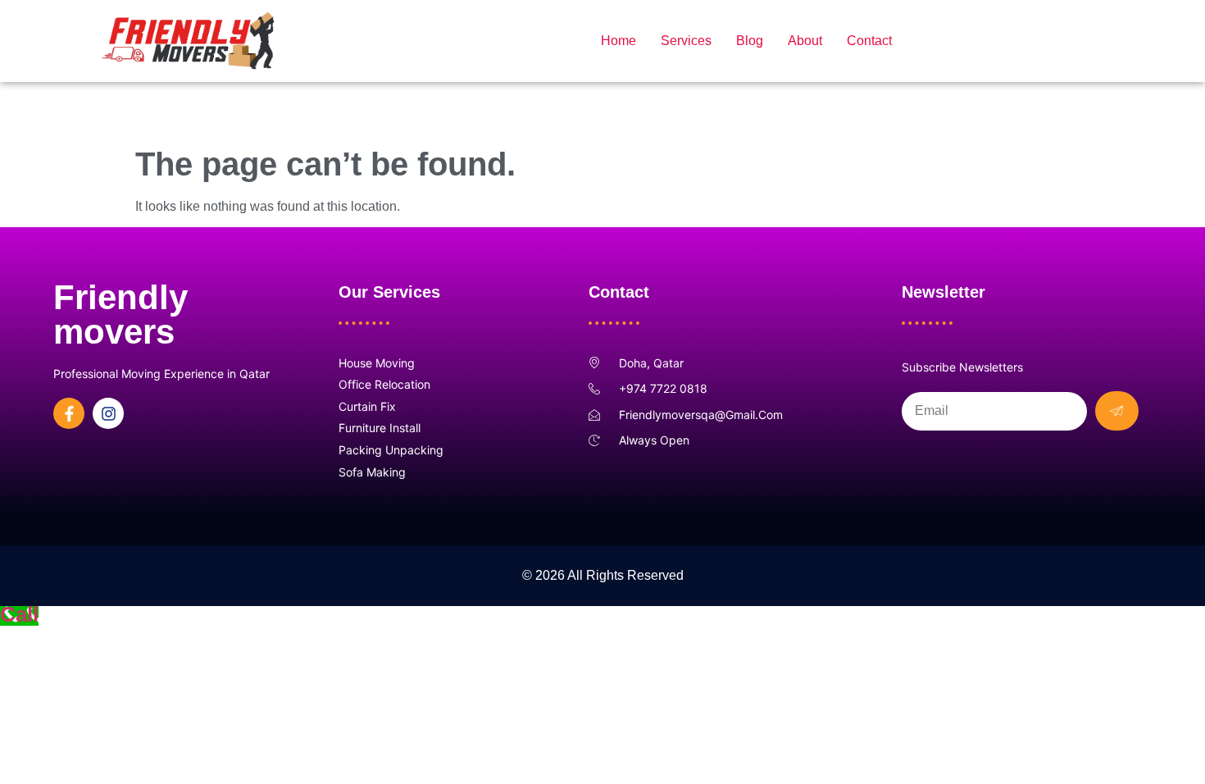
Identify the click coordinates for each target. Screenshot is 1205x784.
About (805, 41)
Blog (749, 41)
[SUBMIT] (1117, 411)
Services (686, 41)
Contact (869, 41)
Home (618, 41)
